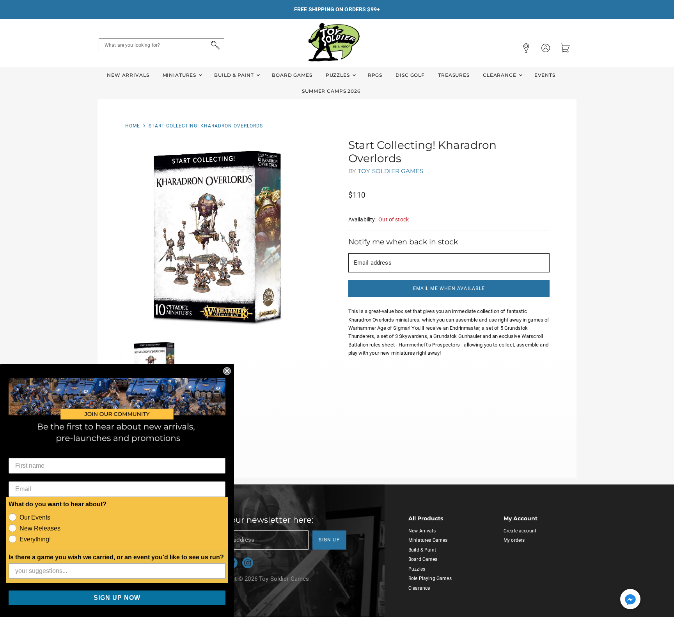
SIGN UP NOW (117, 597)
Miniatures (180, 75)
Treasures (454, 75)
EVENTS (544, 75)
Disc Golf (410, 75)
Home (132, 126)
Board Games (292, 75)
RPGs (375, 75)
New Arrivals (128, 75)
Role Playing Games (430, 578)
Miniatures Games (427, 540)
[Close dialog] (227, 371)
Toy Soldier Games (390, 171)
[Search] (214, 45)
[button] (630, 600)
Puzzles (338, 75)
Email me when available (449, 288)
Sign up (329, 540)
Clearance (500, 75)
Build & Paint (234, 75)
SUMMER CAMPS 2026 (331, 91)
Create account (520, 531)
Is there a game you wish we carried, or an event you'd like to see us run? (116, 557)
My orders (514, 540)
